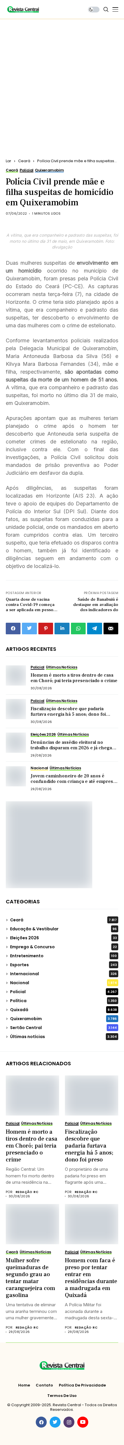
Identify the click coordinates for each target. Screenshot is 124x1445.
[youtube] (82, 1422)
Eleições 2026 (63, 938)
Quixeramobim (63, 1019)
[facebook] (41, 1422)
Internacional (63, 974)
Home (24, 1385)
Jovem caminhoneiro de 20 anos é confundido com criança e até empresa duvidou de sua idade (73, 781)
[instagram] (68, 1422)
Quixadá (63, 1010)
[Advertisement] (62, 84)
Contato (44, 1385)
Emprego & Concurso (63, 947)
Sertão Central (63, 1028)
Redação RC (27, 1192)
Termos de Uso (62, 1395)
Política (63, 1001)
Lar (8, 161)
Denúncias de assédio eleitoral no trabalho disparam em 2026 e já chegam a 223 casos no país (73, 747)
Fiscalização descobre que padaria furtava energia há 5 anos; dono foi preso (68, 714)
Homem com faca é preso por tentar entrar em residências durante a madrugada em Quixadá (91, 1278)
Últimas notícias (63, 1037)
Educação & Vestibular (63, 929)
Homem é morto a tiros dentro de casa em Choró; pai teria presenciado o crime (74, 678)
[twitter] (55, 1422)
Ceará (24, 161)
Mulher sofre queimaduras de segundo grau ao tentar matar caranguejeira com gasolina (30, 1278)
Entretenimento (63, 956)
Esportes (63, 965)
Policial (63, 992)
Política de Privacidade (82, 1385)
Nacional (63, 983)
